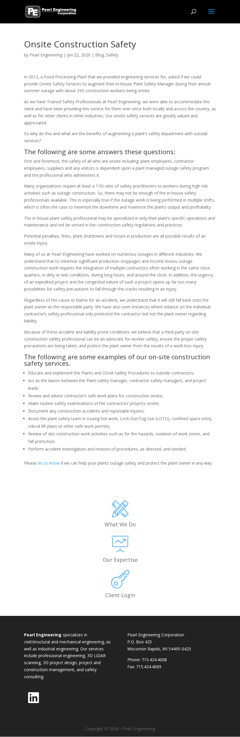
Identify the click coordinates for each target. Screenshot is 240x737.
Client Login (120, 595)
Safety (112, 55)
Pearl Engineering (46, 55)
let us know (48, 463)
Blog (99, 55)
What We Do (120, 524)
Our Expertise (120, 559)
